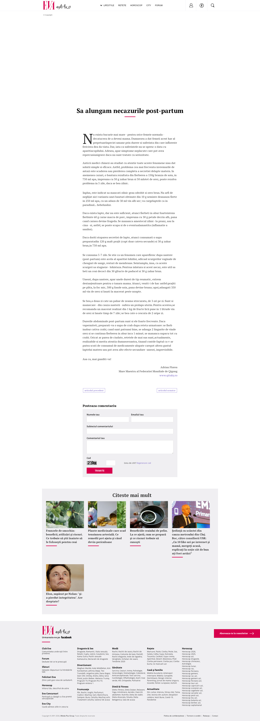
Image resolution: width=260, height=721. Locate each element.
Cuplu (86, 654)
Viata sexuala (101, 651)
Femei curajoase (162, 683)
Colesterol (140, 673)
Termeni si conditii (194, 716)
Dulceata (169, 654)
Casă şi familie (155, 670)
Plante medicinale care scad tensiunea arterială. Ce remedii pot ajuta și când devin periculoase (107, 536)
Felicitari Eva (49, 677)
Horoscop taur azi (190, 683)
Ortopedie (126, 680)
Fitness (121, 689)
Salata (150, 654)
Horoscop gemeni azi (191, 678)
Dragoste (81, 651)
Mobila (160, 675)
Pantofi (139, 654)
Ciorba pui (168, 661)
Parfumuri (98, 692)
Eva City (46, 703)
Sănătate (117, 667)
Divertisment (84, 665)
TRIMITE (99, 470)
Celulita (94, 697)
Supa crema (168, 656)
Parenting (151, 680)
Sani (95, 695)
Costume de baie (128, 654)
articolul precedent (94, 390)
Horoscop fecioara (190, 671)
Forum (159, 5)
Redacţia (206, 716)
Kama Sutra (82, 656)
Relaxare (141, 689)
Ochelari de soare (130, 659)
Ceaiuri (123, 670)
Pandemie (151, 699)
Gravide (150, 683)
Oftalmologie (129, 678)
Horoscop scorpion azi (192, 688)
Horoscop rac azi (189, 676)
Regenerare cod (144, 463)
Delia (101, 675)
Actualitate (153, 689)
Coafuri (80, 695)
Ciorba (165, 651)
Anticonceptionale (120, 675)
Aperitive (151, 659)
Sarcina (115, 670)
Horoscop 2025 (188, 654)
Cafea (156, 654)
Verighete (116, 659)
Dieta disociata (119, 697)
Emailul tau (137, 414)
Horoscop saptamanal (192, 705)
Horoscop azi (188, 656)
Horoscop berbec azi (191, 702)
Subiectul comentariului (100, 426)
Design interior (165, 678)
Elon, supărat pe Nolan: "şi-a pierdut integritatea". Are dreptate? (64, 597)
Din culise (151, 692)
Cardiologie (117, 678)
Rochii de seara (125, 651)
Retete (122, 5)
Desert (159, 659)
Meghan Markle (84, 668)
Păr (78, 692)
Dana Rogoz (105, 673)
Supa (161, 654)
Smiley (89, 675)
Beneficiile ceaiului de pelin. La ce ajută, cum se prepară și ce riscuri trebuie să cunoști (149, 536)
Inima (129, 670)
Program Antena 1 (85, 683)
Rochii (84, 692)
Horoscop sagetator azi (192, 690)
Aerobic (131, 692)
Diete (114, 689)
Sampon (81, 697)
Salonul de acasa (102, 699)
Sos (175, 651)
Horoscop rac (188, 668)
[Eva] (50, 3)
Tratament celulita (85, 699)
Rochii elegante (119, 656)
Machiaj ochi (104, 697)
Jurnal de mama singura (168, 680)
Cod (89, 458)
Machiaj (88, 695)
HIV (119, 680)
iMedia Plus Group (67, 716)
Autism (173, 683)
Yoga (114, 692)
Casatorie (100, 654)
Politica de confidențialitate (174, 716)
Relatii (80, 654)
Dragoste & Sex (85, 648)
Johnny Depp (94, 670)
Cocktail (159, 656)
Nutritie (125, 694)
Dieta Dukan (130, 689)
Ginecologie (117, 673)
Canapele (168, 675)
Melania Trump (102, 678)
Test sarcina (134, 675)
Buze (87, 697)
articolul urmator (167, 390)
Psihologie (137, 670)
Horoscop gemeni (190, 673)
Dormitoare (152, 678)
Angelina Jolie (92, 673)
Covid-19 (169, 697)
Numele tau (93, 414)
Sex (107, 654)
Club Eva (46, 648)
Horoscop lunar (189, 666)
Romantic (90, 651)
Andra (95, 675)
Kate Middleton (99, 668)
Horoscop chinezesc (191, 661)
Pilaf (174, 659)
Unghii (90, 692)
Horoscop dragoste (190, 659)
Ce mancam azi (160, 664)
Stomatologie (129, 673)
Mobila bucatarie (154, 673)
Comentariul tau (96, 438)
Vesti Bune (159, 697)
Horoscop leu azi (189, 698)
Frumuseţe (83, 689)
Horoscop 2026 (188, 651)
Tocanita (151, 656)
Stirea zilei (169, 692)
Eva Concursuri (50, 693)
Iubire (92, 654)
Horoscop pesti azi (190, 695)
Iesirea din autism (160, 694)
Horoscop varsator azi (192, 693)
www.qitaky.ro (168, 375)
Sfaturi (45, 666)
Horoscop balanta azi (191, 700)
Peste (170, 651)
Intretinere (122, 692)
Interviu (160, 692)
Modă (115, 648)
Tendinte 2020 (118, 661)
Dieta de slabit (136, 694)
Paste (158, 651)
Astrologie (186, 663)
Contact (215, 716)
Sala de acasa (129, 699)
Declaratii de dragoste (98, 659)
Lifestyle (109, 5)
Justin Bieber (89, 678)
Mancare (151, 651)
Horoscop (136, 5)
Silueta (129, 697)
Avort (138, 678)
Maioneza (167, 659)
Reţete (150, 648)
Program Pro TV (95, 680)
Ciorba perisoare (154, 661)
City (148, 5)
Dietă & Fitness (120, 686)
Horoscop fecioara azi (192, 680)
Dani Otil (81, 675)
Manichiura (102, 695)
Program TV (82, 680)
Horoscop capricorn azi (192, 685)
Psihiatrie (136, 680)
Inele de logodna (134, 656)
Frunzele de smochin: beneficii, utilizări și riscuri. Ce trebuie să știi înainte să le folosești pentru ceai (64, 536)
